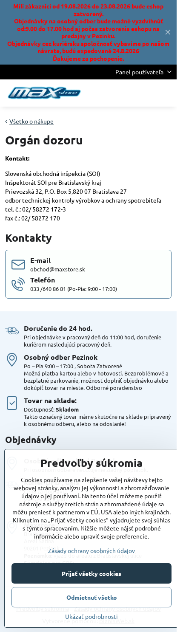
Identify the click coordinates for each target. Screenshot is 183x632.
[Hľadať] (125, 93)
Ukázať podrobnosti (91, 616)
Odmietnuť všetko (91, 597)
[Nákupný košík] (146, 93)
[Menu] (166, 93)
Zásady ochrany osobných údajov (91, 550)
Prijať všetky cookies (91, 573)
